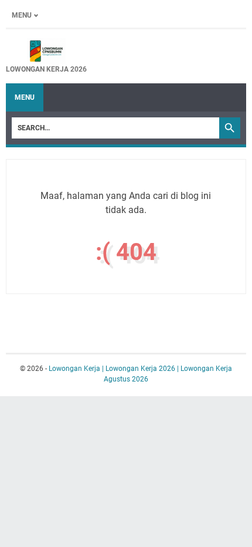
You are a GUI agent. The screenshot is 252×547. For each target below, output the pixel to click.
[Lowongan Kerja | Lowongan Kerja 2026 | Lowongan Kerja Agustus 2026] (46, 51)
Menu (22, 15)
